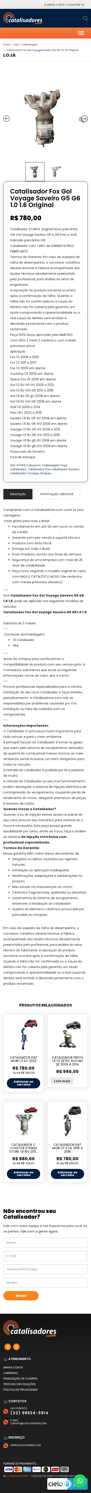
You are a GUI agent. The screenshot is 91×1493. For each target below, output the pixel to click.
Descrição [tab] (18, 494)
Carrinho (10, 1373)
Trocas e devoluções (19, 1384)
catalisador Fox (39, 469)
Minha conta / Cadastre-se (65, 4)
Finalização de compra (20, 1378)
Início (6, 44)
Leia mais (62, 1081)
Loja (16, 44)
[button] (80, 1481)
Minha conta (13, 1367)
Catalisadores (17, 1476)
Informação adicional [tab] (56, 494)
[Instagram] (16, 1347)
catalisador (18, 469)
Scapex (45, 473)
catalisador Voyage (24, 473)
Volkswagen (29, 44)
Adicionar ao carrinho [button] (23, 1083)
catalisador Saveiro (65, 469)
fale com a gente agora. (39, 1231)
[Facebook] (7, 1347)
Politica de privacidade (20, 1390)
